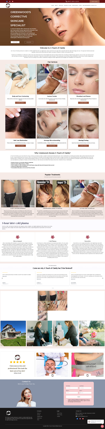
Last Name (81, 385)
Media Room (75, 5)
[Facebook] (7, 1)
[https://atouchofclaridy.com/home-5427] (21, 413)
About (56, 5)
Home (52, 5)
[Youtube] (12, 1)
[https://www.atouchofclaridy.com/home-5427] (8, 5)
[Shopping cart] (99, 5)
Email (80, 390)
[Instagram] (9, 1)
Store (80, 5)
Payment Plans (67, 5)
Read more (5, 280)
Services (61, 5)
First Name (68, 385)
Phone (67, 390)
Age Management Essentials (90, 5)
